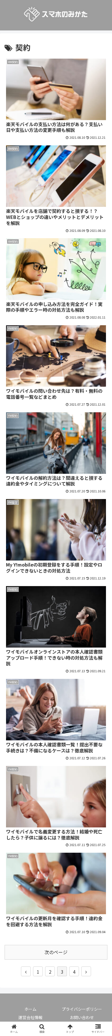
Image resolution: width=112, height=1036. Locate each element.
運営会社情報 (30, 1017)
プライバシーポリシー (82, 1009)
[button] (101, 698)
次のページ (56, 952)
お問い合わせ (82, 1017)
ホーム (30, 1009)
